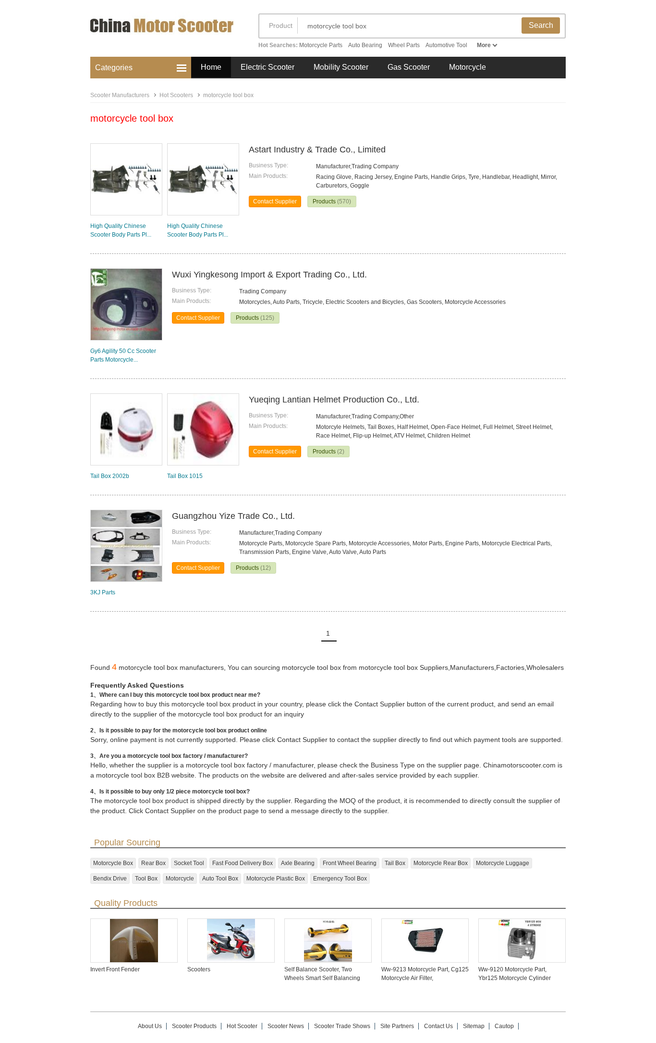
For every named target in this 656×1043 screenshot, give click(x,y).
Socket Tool (189, 863)
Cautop (504, 1026)
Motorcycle (467, 67)
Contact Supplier (275, 201)
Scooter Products (194, 1026)
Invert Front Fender (115, 969)
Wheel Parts (404, 45)
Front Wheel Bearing (350, 863)
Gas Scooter (409, 67)
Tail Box (395, 863)
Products (332, 201)
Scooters (198, 969)
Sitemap (474, 1026)
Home (211, 67)
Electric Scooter (267, 67)
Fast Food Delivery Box (242, 863)
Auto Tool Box (220, 878)
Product (280, 25)
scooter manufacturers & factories (164, 32)
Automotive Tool (446, 45)
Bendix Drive (110, 878)
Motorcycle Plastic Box (275, 878)
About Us (150, 1026)
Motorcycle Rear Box (440, 863)
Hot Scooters (176, 95)
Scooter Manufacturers (119, 95)
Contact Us (438, 1026)
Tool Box (146, 878)
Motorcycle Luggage (502, 863)
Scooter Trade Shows (342, 1026)
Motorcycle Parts (320, 45)
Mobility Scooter (341, 67)
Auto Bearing (365, 45)
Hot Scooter (242, 1026)
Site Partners (397, 1026)
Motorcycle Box (113, 863)
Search (541, 25)
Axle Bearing (298, 863)
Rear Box (153, 863)
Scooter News (285, 1026)
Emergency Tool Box (340, 878)
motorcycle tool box (228, 95)
